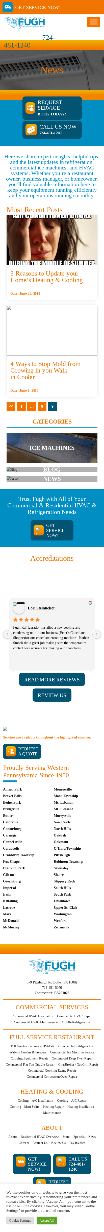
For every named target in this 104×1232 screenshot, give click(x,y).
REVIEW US (52, 695)
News (92, 1137)
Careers (24, 1143)
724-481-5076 (52, 988)
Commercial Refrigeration (75, 1046)
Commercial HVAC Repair (74, 1016)
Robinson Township (68, 862)
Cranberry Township (18, 855)
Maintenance (52, 1113)
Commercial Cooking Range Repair (52, 1070)
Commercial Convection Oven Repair (52, 1076)
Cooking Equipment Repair (29, 1058)
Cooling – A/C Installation (35, 1100)
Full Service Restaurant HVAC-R (33, 1046)
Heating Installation (80, 1106)
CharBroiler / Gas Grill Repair (78, 1064)
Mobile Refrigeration (76, 1022)
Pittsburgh (62, 855)
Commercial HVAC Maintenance (36, 1022)
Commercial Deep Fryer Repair (72, 1058)
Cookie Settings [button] (20, 1220)
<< (11, 406)
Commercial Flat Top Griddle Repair (30, 1064)
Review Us (58, 1143)
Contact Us (40, 1143)
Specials (79, 1137)
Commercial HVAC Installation (32, 1016)
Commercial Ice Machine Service (72, 1052)
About (12, 1137)
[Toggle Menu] (94, 21)
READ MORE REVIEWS (52, 680)
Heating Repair (53, 1106)
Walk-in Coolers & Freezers (28, 1052)
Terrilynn (36, 608)
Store (66, 1137)
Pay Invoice (77, 1143)
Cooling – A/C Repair (71, 1100)
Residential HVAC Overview (40, 1137)
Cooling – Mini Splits (24, 1106)
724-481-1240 (29, 41)
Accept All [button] (47, 1220)
